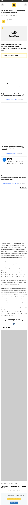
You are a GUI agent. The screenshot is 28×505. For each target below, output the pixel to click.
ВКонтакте (14, 324)
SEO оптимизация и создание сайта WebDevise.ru (14, 0)
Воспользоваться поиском (14, 498)
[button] (9, 490)
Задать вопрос (14, 502)
